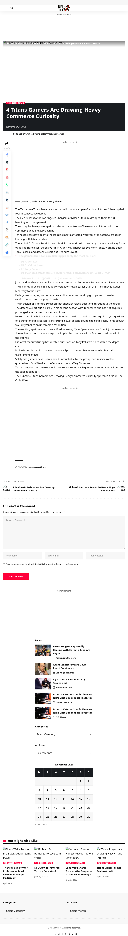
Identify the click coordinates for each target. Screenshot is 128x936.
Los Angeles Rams (65, 672)
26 (55, 817)
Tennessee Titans (15, 103)
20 (64, 808)
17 (39, 808)
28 (72, 817)
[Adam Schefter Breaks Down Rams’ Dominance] (43, 669)
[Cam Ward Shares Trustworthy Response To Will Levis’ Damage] (80, 855)
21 (72, 808)
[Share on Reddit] (7, 207)
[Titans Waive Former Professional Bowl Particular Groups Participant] (17, 855)
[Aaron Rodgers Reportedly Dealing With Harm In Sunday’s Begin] (43, 650)
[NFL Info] (64, 8)
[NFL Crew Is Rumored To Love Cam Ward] (48, 855)
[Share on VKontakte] (7, 215)
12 (55, 799)
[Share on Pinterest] (7, 177)
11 (47, 799)
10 (39, 799)
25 (47, 817)
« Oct (37, 824)
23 (88, 808)
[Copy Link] (7, 245)
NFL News (61, 717)
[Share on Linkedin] (7, 192)
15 (80, 799)
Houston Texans (64, 687)
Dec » (44, 824)
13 (64, 799)
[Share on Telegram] (7, 222)
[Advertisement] (60, 28)
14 (72, 799)
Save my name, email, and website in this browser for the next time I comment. (42, 564)
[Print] (7, 252)
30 (88, 817)
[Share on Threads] (7, 230)
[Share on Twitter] (7, 162)
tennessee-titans (37, 467)
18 (47, 808)
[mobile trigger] (5, 8)
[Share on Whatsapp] (7, 185)
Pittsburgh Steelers (66, 658)
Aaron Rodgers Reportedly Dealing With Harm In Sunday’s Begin (71, 650)
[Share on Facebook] (7, 154)
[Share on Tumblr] (7, 200)
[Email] (7, 237)
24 (39, 817)
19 (55, 808)
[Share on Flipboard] (7, 169)
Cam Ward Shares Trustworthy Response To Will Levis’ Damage (79, 871)
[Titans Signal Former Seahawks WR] (111, 855)
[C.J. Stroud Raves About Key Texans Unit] (43, 683)
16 (88, 799)
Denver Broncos (64, 702)
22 (80, 808)
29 (80, 817)
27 (64, 817)
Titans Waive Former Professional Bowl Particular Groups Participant (15, 872)
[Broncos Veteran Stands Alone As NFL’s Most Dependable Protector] (43, 698)
